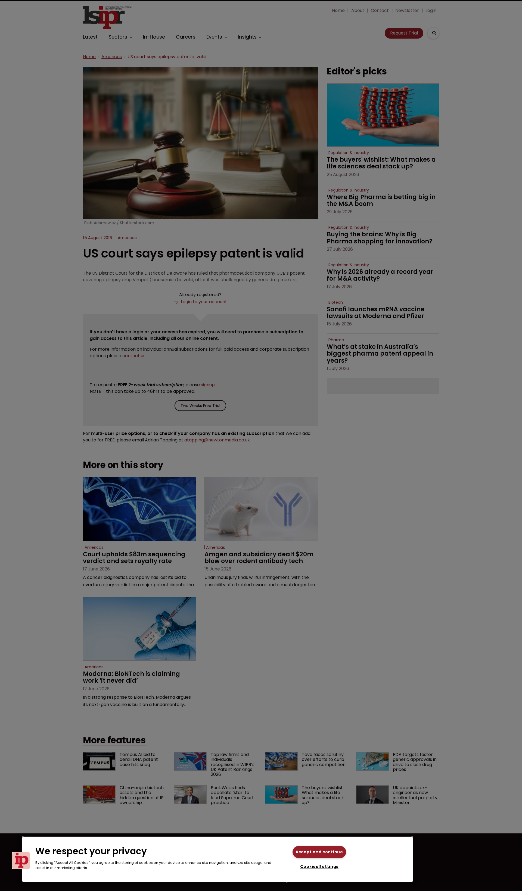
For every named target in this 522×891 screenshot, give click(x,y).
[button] (21, 860)
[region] (217, 859)
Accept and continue (319, 852)
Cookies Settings (319, 866)
